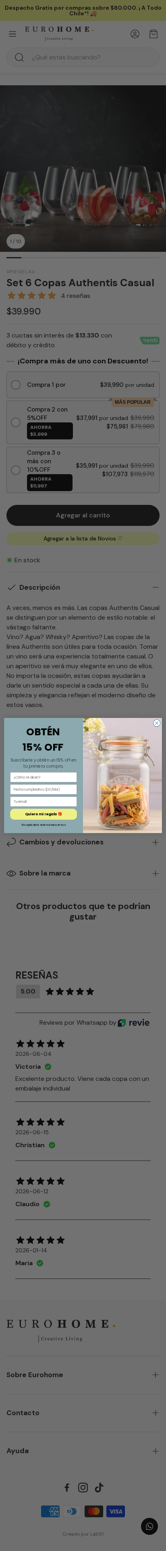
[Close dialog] (156, 723)
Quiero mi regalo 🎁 (43, 814)
